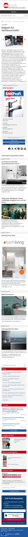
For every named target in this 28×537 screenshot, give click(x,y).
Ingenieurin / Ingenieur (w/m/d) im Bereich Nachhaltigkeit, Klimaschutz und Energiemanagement (12, 409)
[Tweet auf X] (12, 149)
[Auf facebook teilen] (9, 149)
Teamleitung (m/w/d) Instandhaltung (13, 417)
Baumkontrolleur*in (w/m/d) (10, 424)
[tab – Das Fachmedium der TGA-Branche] (5, 458)
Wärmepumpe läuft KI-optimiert (13, 393)
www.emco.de (5, 53)
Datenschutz (20, 530)
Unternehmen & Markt (19, 21)
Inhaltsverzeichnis (14, 143)
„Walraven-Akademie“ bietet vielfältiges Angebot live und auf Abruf (14, 200)
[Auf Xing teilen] (15, 149)
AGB (14, 530)
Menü (14, 12)
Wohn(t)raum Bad (8, 235)
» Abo (15, 442)
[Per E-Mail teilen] (21, 149)
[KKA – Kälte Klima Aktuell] (5, 464)
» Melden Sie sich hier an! (14, 519)
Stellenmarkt (4, 528)
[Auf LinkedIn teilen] (18, 149)
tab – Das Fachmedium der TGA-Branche (15, 458)
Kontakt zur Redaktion (6, 530)
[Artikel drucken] (24, 149)
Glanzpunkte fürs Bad (10, 329)
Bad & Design (7, 21)
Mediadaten (11, 528)
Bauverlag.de (4, 535)
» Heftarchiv (17, 441)
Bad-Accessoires (8, 294)
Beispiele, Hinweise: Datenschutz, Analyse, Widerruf (13, 522)
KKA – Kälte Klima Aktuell (13, 464)
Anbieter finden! (14, 491)
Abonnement (14, 140)
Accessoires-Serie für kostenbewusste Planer (10, 163)
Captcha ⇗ (19, 517)
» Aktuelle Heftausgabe (20, 439)
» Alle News (5, 400)
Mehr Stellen (14, 430)
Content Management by (7, 534)
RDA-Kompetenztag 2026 (11, 382)
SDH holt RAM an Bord (11, 376)
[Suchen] (25, 15)
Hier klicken (16, 516)
